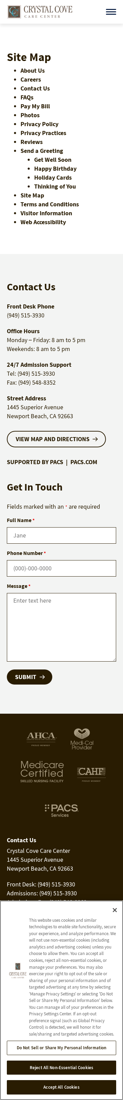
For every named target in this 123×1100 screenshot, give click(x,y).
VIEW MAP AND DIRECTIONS (53, 439)
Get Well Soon (52, 160)
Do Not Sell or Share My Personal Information (62, 1048)
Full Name (21, 520)
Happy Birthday (55, 168)
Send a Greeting (41, 151)
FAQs (26, 97)
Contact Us (35, 88)
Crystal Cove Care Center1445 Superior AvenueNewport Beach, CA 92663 (40, 859)
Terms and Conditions (49, 204)
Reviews (31, 142)
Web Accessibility (43, 222)
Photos (30, 115)
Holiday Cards (53, 177)
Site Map (32, 195)
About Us (32, 70)
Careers (30, 79)
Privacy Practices (43, 133)
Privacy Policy (39, 124)
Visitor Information (46, 213)
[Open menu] (111, 12)
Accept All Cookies (61, 1087)
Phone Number (26, 552)
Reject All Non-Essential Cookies (61, 1068)
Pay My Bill (35, 106)
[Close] (114, 910)
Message (18, 585)
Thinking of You (55, 186)
